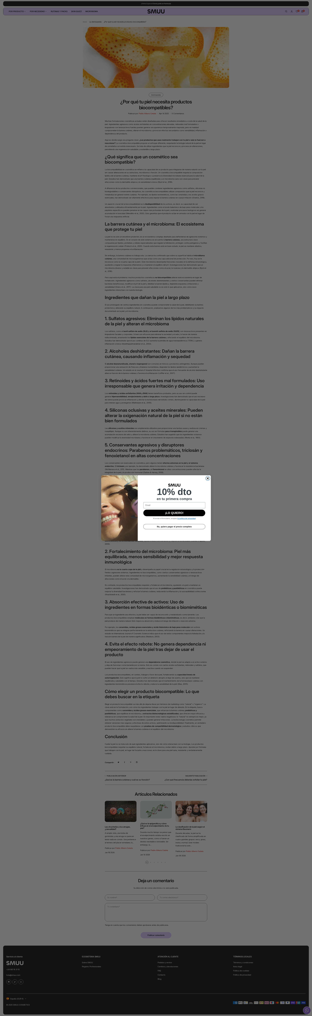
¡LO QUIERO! (174, 513)
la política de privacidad (186, 518)
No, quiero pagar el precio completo (174, 527)
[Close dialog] (208, 478)
